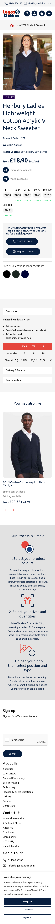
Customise (28, 909)
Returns (7, 801)
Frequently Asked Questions (18, 792)
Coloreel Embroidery (14, 778)
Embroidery (9, 787)
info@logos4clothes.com (21, 865)
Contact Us (9, 805)
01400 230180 (24, 241)
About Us (8, 769)
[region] (27, 898)
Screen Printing (11, 782)
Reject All (27, 917)
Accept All (27, 901)
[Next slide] (13, 510)
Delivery (7, 796)
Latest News (9, 773)
